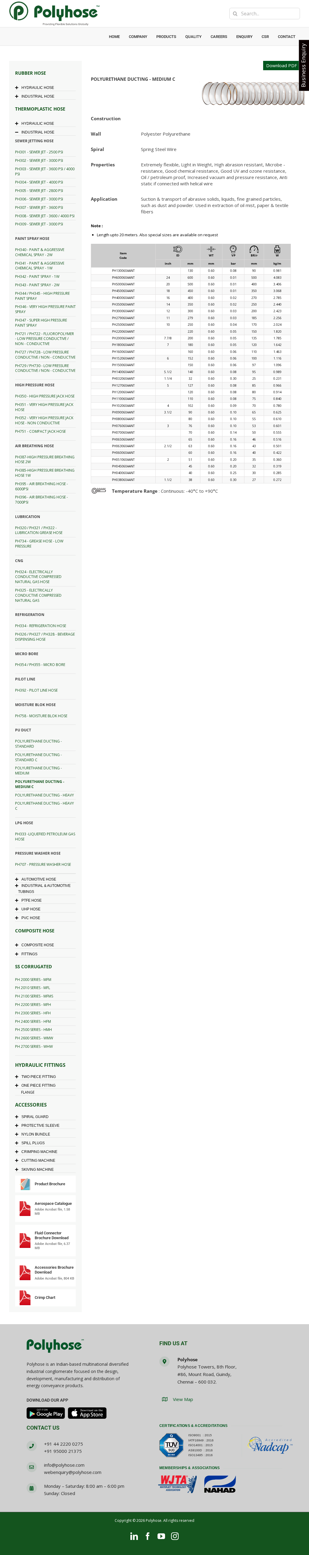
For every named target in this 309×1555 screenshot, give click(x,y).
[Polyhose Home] (55, 1346)
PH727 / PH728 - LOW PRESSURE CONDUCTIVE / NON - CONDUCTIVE (45, 355)
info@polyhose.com (64, 1465)
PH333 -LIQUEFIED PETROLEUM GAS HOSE (45, 836)
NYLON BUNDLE (35, 1134)
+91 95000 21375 (63, 1451)
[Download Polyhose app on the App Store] (87, 1413)
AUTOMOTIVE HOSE (38, 879)
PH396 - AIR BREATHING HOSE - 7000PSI (41, 500)
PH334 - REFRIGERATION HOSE (40, 625)
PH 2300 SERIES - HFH (33, 1013)
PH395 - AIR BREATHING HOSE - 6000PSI (41, 486)
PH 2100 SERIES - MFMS (34, 996)
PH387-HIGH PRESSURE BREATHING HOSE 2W (45, 459)
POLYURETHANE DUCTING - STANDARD (38, 744)
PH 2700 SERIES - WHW (34, 1046)
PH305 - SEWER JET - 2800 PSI (39, 190)
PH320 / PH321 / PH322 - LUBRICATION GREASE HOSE (38, 530)
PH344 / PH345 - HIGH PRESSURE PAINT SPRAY (42, 296)
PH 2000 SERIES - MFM (33, 979)
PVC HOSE (30, 918)
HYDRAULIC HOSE (37, 88)
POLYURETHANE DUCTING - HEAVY (44, 795)
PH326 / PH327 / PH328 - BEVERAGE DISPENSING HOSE (45, 637)
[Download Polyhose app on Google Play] (46, 1413)
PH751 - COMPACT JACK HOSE (40, 431)
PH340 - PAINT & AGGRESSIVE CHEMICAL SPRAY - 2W (39, 252)
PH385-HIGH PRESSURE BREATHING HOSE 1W (45, 473)
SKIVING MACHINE (37, 1169)
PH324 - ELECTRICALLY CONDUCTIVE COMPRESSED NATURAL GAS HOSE (38, 577)
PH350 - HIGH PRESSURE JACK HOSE (45, 396)
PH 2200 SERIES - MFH (33, 1004)
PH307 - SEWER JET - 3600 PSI (39, 207)
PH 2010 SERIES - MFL (32, 987)
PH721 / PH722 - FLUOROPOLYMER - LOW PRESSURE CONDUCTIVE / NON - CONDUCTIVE (44, 339)
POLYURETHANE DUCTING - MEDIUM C (39, 784)
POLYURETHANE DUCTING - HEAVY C (44, 806)
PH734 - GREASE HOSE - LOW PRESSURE (39, 544)
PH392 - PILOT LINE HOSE (36, 690)
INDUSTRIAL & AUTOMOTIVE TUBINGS (44, 889)
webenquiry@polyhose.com (72, 1472)
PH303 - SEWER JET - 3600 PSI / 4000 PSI (45, 171)
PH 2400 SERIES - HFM (33, 1021)
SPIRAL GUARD (35, 1117)
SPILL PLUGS (33, 1143)
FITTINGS (29, 954)
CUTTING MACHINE (38, 1160)
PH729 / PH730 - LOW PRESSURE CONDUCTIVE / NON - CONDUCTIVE (45, 368)
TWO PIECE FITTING (38, 1077)
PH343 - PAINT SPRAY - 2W (37, 284)
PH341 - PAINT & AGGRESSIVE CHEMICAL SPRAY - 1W (39, 266)
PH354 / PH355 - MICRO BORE (40, 664)
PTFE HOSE (31, 900)
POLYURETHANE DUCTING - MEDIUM (38, 770)
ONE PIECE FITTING (38, 1085)
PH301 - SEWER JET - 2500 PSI (39, 152)
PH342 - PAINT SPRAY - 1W (37, 276)
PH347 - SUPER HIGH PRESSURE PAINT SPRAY (41, 323)
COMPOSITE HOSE (37, 945)
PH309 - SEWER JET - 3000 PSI (39, 224)
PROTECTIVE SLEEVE (40, 1125)
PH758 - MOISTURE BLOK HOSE (41, 715)
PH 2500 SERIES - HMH (33, 1029)
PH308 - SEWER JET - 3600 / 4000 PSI (45, 215)
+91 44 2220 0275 (63, 1444)
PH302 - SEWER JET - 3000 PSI (39, 160)
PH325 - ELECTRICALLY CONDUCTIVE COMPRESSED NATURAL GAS (38, 595)
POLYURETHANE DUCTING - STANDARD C (38, 757)
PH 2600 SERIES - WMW (34, 1038)
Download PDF (281, 65)
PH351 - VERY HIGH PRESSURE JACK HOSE (44, 407)
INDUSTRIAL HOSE (37, 96)
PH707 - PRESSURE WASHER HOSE (43, 864)
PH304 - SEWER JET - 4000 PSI (39, 182)
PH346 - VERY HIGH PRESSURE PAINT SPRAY (45, 309)
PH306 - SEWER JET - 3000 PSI (39, 199)
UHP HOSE (30, 909)
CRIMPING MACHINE (39, 1152)
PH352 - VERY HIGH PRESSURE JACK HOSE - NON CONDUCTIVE (44, 420)
